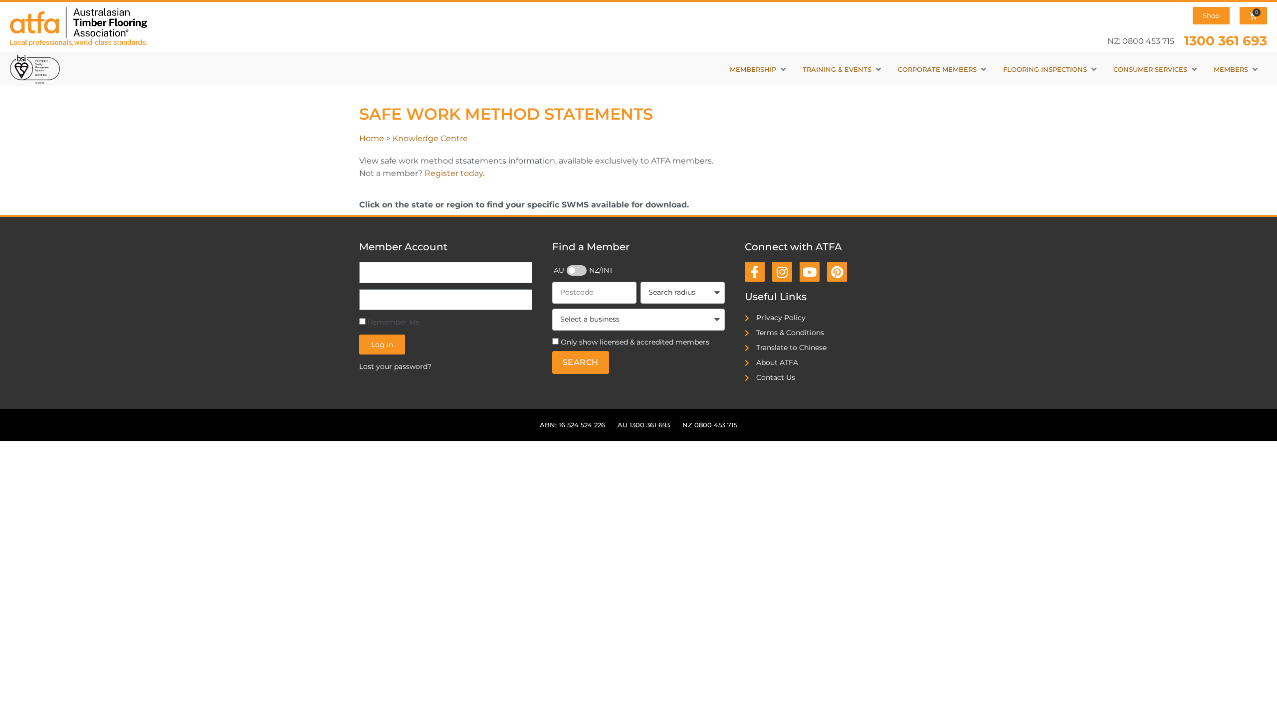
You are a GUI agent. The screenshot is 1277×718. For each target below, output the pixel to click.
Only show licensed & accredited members (635, 342)
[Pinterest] (837, 272)
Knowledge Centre (430, 138)
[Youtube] (810, 272)
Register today (454, 173)
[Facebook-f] (755, 272)
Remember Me (393, 322)
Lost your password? (395, 366)
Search (581, 362)
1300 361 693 (1225, 40)
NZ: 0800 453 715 (1140, 41)
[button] (758, 69)
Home (371, 138)
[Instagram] (782, 272)
